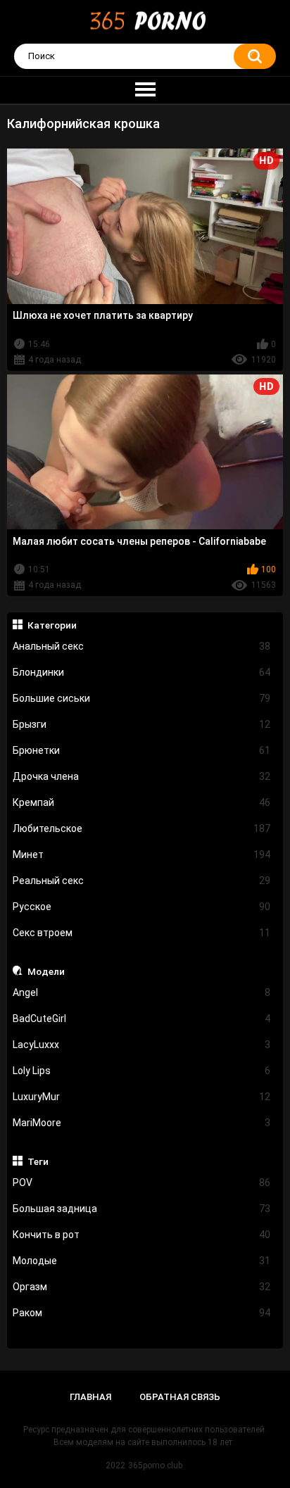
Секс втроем (142, 932)
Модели (46, 971)
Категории (52, 625)
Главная (90, 1397)
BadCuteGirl (142, 1018)
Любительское (142, 828)
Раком (142, 1312)
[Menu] (145, 90)
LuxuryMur (142, 1096)
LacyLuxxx (142, 1044)
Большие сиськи (142, 698)
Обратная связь (179, 1397)
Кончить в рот (142, 1234)
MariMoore (142, 1122)
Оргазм (142, 1286)
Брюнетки (142, 750)
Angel (142, 992)
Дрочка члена (142, 776)
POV (142, 1182)
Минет (142, 854)
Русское (142, 906)
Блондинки (142, 672)
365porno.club (155, 1465)
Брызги (142, 724)
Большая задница (142, 1208)
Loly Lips (142, 1070)
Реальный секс (142, 880)
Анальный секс (142, 646)
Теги (38, 1161)
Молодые (142, 1260)
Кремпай (142, 802)
